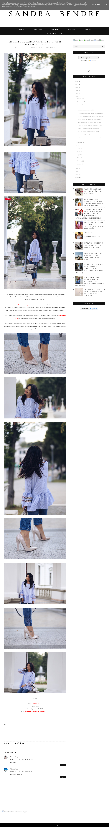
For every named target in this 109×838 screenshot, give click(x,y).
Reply (63, 765)
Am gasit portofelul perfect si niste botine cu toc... (90, 125)
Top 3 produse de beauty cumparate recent (88, 131)
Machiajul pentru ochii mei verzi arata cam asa (89, 122)
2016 (76, 96)
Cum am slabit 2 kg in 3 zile (85, 135)
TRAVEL (88, 29)
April (78, 154)
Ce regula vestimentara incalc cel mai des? (88, 128)
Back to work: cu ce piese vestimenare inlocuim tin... (91, 138)
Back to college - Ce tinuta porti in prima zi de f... (90, 119)
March (79, 158)
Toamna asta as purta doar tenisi (86, 110)
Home (21, 29)
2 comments (50, 47)
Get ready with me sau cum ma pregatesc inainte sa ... (91, 116)
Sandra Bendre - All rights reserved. (54, 825)
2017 (76, 93)
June (78, 148)
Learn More (96, 5)
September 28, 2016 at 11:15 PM (21, 759)
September (80, 108)
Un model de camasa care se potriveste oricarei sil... (90, 113)
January (79, 164)
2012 (76, 178)
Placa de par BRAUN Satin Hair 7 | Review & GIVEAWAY (93, 191)
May (78, 151)
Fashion (55, 29)
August (79, 142)
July (78, 145)
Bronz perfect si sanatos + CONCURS (93, 200)
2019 (76, 87)
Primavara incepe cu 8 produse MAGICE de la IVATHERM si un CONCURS (94, 292)
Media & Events (54, 33)
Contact (38, 29)
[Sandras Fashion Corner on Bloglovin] (89, 309)
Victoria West (14, 769)
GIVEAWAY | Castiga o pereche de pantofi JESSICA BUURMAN (93, 245)
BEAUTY (71, 29)
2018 (76, 90)
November (80, 102)
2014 (76, 171)
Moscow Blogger (14, 757)
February (79, 161)
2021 (76, 81)
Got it (105, 5)
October (79, 105)
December (80, 98)
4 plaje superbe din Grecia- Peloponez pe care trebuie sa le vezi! (94, 256)
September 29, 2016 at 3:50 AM (21, 771)
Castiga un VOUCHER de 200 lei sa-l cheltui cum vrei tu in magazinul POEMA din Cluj (89, 268)
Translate (94, 60)
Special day (89, 233)
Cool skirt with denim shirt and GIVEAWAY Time (91, 279)
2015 (76, 168)
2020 (76, 84)
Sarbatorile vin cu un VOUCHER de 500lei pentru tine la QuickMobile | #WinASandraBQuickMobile (89, 213)
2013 (76, 174)
